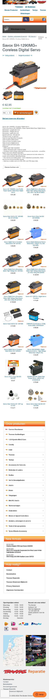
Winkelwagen (25, 13)
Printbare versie (41, 37)
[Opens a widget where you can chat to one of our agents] (39, 695)
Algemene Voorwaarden (14, 590)
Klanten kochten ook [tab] (12, 167)
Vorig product (9, 55)
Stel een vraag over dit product (13, 118)
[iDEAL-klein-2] (13, 624)
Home (4, 36)
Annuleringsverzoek (10, 686)
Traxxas (43, 10)
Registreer (31, 7)
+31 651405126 (33, 611)
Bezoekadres (11, 574)
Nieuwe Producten (11, 10)
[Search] (26, 19)
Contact (9, 570)
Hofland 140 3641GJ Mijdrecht (34, 608)
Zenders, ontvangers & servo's (17, 36)
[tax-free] (6, 629)
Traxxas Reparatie (13, 578)
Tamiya (35, 10)
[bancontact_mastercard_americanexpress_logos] (23, 623)
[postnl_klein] (6, 624)
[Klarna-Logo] (14, 629)
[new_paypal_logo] (36, 624)
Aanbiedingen (25, 10)
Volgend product (24, 55)
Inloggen (19, 7)
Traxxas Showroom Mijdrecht (16, 582)
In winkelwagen (24, 112)
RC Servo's (32, 36)
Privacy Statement (13, 586)
